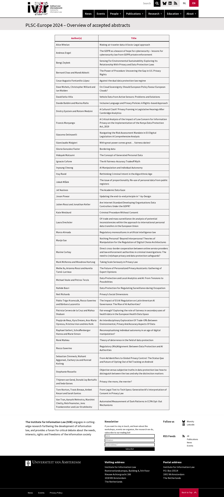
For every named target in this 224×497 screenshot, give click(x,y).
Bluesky (164, 3)
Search (157, 3)
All (188, 436)
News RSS (175, 3)
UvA (60, 463)
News (88, 13)
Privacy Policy (56, 492)
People (114, 13)
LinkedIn (170, 3)
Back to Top (187, 492)
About (190, 13)
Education (173, 13)
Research (153, 13)
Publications (133, 13)
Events (101, 13)
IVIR (64, 8)
